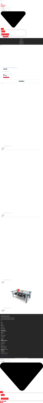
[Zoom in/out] (5, 401)
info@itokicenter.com (4, 353)
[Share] (2, 401)
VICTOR (3, 148)
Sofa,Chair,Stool (13, 67)
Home (4, 67)
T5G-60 (3, 281)
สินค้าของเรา (2, 327)
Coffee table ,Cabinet (7, 146)
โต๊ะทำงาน (2, 333)
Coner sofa (2, 343)
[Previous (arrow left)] (0, 402)
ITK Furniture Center (3, 5)
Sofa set (2, 344)
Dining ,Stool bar (3, 347)
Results (3, 31)
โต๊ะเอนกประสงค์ (3, 335)
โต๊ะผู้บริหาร (2, 332)
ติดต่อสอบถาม (3, 330)
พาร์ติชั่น (2, 339)
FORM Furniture (8, 67)
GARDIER (3, 310)
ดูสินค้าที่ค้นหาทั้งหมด (5, 34)
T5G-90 (3, 215)
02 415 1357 (3, 351)
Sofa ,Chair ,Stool (3, 346)
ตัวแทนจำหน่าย (3, 328)
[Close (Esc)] (0, 401)
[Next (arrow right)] (2, 402)
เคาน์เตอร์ (2, 338)
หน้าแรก (2, 324)
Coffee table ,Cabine (4, 349)
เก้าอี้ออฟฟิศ (2, 336)
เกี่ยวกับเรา (2, 325)
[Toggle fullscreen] (4, 401)
